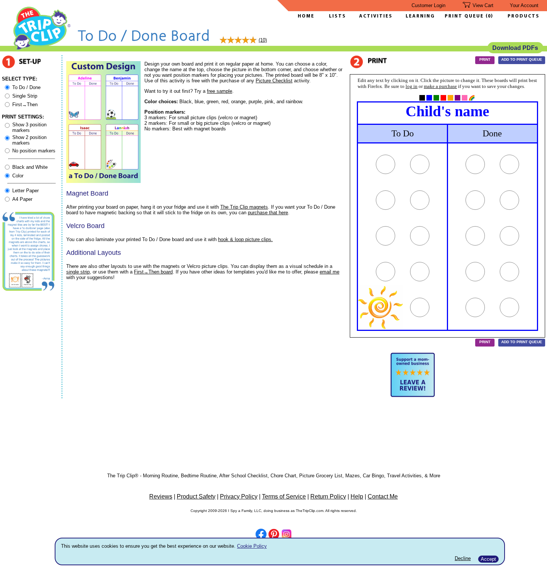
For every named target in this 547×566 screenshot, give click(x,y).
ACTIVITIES (376, 16)
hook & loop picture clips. (245, 239)
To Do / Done (26, 87)
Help (357, 496)
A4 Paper (22, 199)
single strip (78, 272)
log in (412, 86)
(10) (263, 40)
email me (329, 272)
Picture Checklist (274, 80)
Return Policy (328, 496)
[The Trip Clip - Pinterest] (273, 535)
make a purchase (440, 86)
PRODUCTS (524, 16)
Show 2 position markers (29, 140)
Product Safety (196, 496)
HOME (306, 16)
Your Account (524, 5)
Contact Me (383, 496)
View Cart (483, 5)
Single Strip (24, 96)
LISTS (337, 16)
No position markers (33, 151)
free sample (219, 91)
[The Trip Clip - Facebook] (261, 534)
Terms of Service (284, 496)
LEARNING (418, 16)
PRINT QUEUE (465, 16)
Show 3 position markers (29, 127)
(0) (489, 16)
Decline (463, 558)
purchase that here (268, 212)
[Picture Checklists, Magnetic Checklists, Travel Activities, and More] (42, 49)
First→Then (25, 104)
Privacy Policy (238, 496)
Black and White (30, 167)
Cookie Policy (252, 546)
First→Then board (153, 272)
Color (17, 175)
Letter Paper (25, 190)
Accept (488, 559)
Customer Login (428, 5)
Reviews (160, 496)
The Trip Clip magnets (244, 207)
